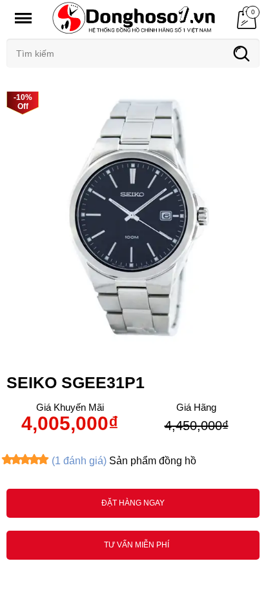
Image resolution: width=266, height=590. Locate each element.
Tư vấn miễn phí (136, 544)
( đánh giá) (79, 460)
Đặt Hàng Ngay (133, 502)
